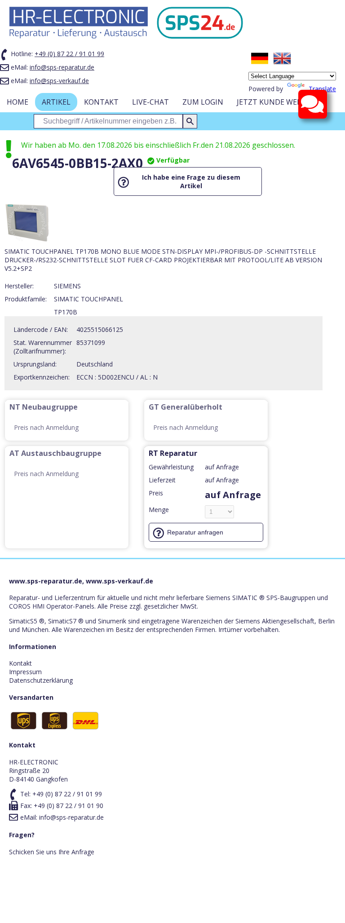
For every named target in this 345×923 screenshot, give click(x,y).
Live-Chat (150, 102)
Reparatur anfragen (195, 532)
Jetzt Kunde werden (277, 102)
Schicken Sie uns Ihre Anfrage (51, 852)
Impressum (25, 671)
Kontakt (101, 102)
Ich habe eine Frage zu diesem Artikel (191, 181)
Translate (322, 88)
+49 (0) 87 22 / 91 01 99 (69, 53)
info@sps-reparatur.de (62, 67)
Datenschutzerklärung (41, 680)
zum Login (202, 102)
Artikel (56, 102)
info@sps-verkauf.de (59, 80)
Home (17, 102)
